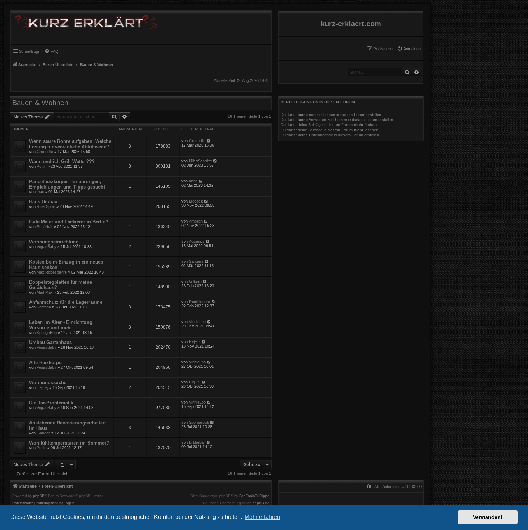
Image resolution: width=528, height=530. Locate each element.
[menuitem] (409, 49)
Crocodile (45, 151)
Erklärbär (45, 226)
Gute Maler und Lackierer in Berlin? (68, 221)
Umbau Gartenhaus (50, 342)
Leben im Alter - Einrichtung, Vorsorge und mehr (61, 325)
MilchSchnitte (200, 161)
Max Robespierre (52, 272)
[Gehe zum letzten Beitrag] (209, 141)
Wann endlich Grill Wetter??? (62, 161)
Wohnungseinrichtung (54, 242)
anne (193, 181)
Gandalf (43, 433)
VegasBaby (46, 247)
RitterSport (46, 206)
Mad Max (45, 292)
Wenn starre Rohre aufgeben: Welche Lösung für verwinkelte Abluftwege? (70, 144)
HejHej (194, 342)
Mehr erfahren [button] (262, 517)
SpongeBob (47, 332)
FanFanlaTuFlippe (254, 496)
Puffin (41, 166)
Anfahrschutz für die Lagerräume (65, 302)
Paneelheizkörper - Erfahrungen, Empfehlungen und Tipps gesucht (67, 184)
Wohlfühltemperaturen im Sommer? (69, 443)
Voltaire (195, 281)
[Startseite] (84, 21)
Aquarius (196, 241)
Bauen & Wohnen (40, 103)
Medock (196, 201)
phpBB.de (261, 503)
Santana (196, 261)
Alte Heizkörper (46, 362)
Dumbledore (199, 301)
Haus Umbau (43, 201)
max (40, 192)
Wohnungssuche (47, 382)
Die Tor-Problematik (51, 402)
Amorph (196, 221)
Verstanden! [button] (487, 517)
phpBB (39, 496)
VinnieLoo (197, 322)
